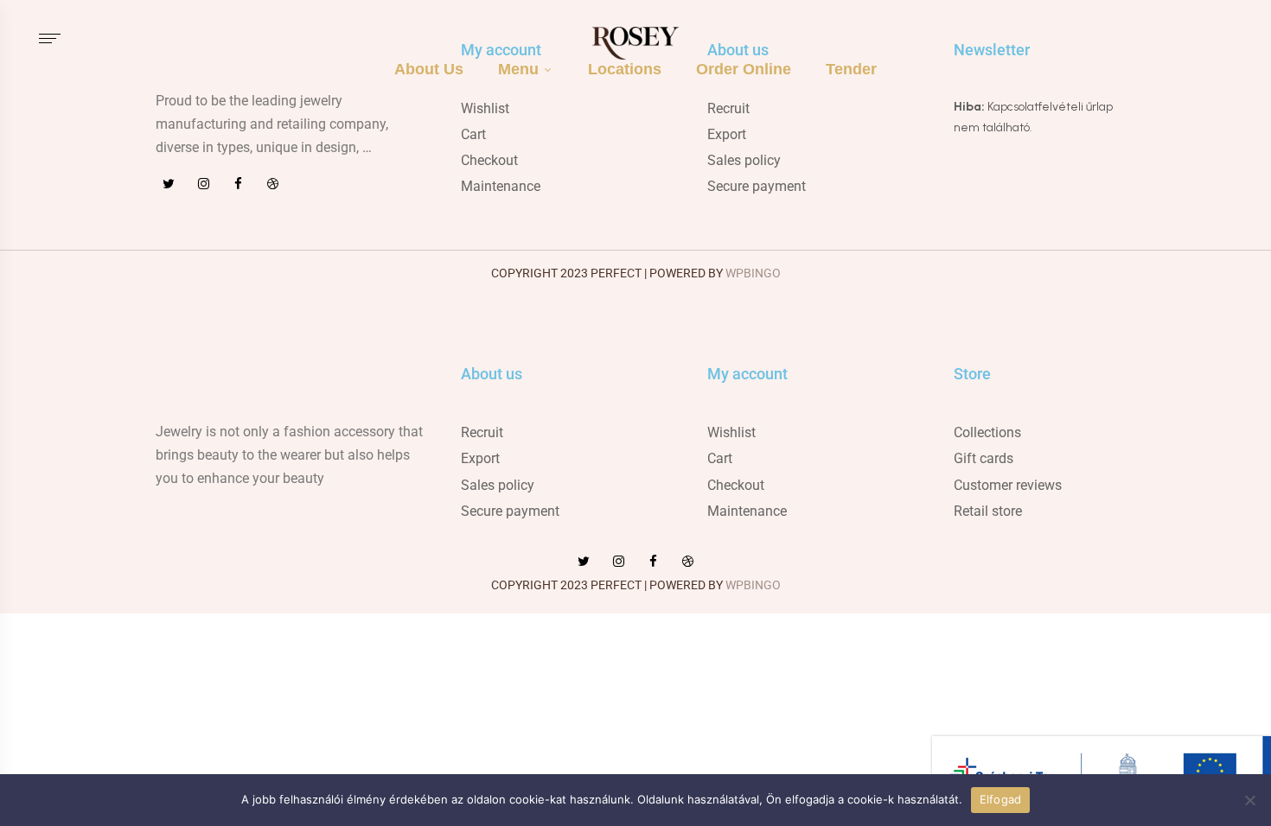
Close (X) (1241, 724)
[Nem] (1249, 800)
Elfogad (1001, 799)
